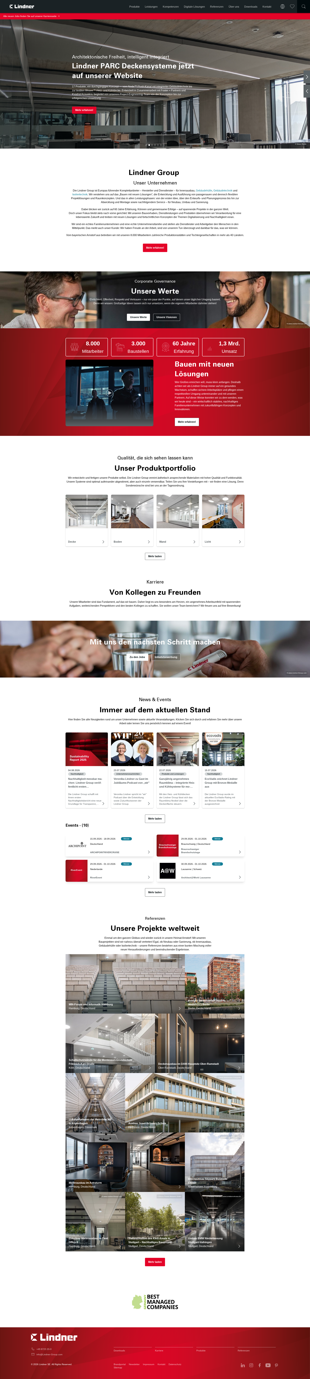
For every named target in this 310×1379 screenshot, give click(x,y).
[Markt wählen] (282, 6)
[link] (87, 749)
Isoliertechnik (80, 194)
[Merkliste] (292, 6)
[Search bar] (303, 6)
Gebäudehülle (204, 190)
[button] (146, 145)
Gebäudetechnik (222, 190)
